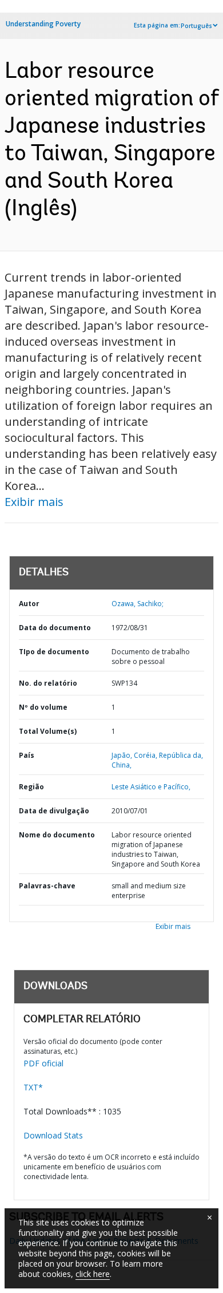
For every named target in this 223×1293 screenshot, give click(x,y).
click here (92, 1273)
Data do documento (55, 627)
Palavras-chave (47, 886)
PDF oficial (43, 1063)
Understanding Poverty (43, 24)
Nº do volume (43, 707)
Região (31, 787)
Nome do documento (57, 835)
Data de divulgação (54, 811)
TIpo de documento (54, 652)
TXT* (33, 1087)
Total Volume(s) (48, 731)
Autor (29, 603)
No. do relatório (48, 683)
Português (196, 26)
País (26, 755)
